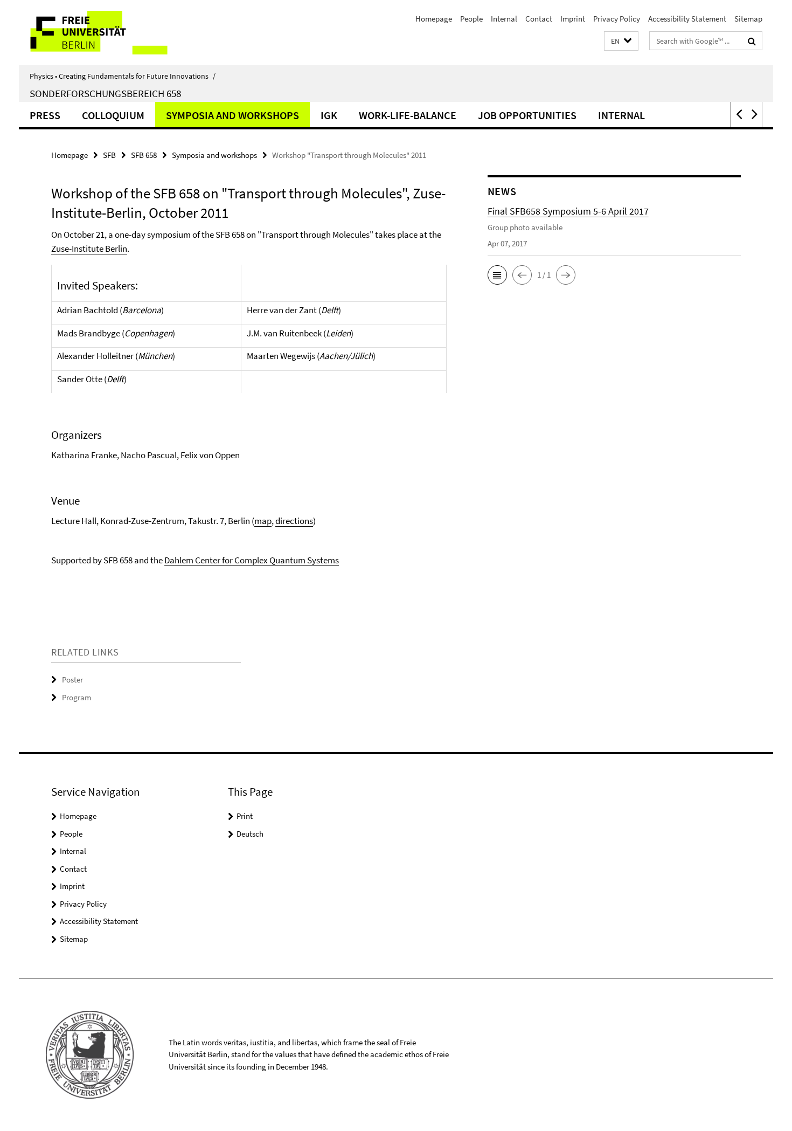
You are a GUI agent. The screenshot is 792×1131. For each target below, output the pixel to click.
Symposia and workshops (232, 115)
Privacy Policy (616, 18)
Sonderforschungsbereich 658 (105, 93)
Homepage (433, 18)
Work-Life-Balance (407, 115)
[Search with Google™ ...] (752, 41)
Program (76, 697)
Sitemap (748, 18)
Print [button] (245, 816)
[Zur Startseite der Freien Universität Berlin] (109, 32)
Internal (504, 18)
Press (45, 115)
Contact (538, 18)
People (471, 18)
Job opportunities (527, 115)
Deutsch (250, 834)
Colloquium (113, 115)
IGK (329, 115)
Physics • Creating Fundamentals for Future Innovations (123, 76)
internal (621, 115)
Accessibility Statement (687, 18)
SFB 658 (144, 155)
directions (294, 521)
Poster (72, 679)
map (263, 521)
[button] (621, 41)
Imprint (572, 18)
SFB (109, 155)
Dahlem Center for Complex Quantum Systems (251, 560)
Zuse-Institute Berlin (89, 248)
